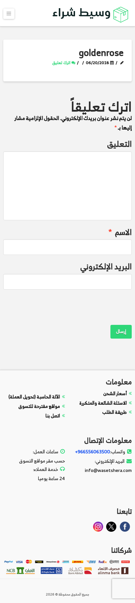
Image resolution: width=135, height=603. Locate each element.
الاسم (119, 232)
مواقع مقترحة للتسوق (39, 406)
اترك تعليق (61, 62)
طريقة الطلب (114, 412)
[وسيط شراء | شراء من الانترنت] (91, 13)
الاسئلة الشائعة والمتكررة (103, 403)
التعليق (119, 144)
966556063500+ (92, 451)
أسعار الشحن (115, 393)
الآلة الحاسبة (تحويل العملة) (34, 397)
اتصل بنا (53, 415)
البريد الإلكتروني (105, 266)
